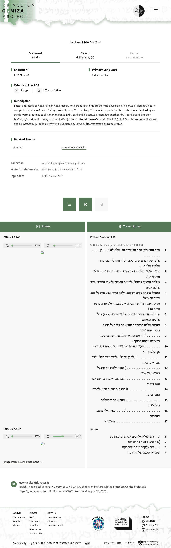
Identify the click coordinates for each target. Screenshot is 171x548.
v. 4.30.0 (129, 543)
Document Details (35, 55)
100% (37, 245)
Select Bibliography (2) (84, 55)
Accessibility (19, 543)
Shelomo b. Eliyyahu (74, 147)
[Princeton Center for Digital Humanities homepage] (125, 523)
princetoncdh (152, 529)
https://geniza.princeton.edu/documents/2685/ (47, 491)
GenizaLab (150, 521)
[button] (19, 12)
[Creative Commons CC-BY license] (87, 543)
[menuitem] (19, 517)
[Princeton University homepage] (148, 543)
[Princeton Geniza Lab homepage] (101, 523)
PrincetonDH (152, 525)
